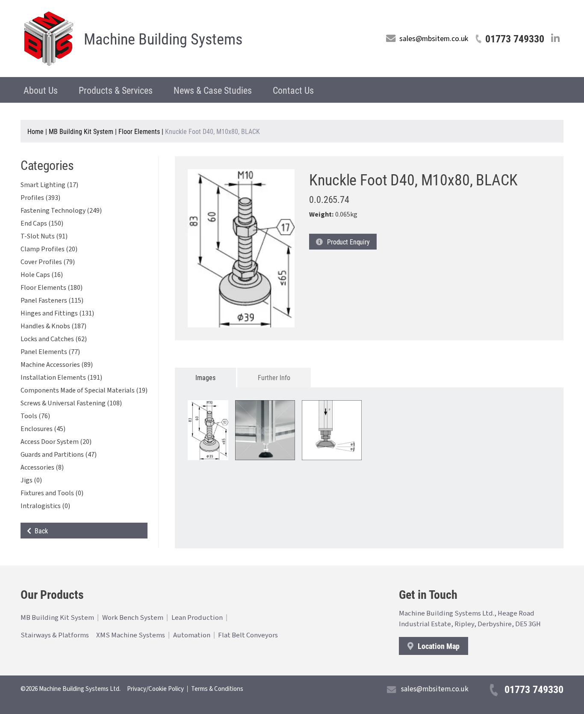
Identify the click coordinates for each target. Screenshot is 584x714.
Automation (191, 635)
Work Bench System (132, 617)
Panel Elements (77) (50, 352)
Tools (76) (35, 416)
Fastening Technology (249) (61, 210)
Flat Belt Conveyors (248, 635)
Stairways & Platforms (55, 635)
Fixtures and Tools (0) (52, 493)
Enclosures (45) (43, 429)
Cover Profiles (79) (48, 262)
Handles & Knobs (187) (53, 326)
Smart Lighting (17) (49, 185)
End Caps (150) (42, 223)
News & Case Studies (213, 90)
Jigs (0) (31, 480)
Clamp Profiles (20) (49, 249)
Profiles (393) (40, 197)
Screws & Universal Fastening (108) (71, 403)
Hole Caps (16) (42, 275)
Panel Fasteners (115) (52, 300)
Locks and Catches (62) (54, 339)
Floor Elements (139, 131)
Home (35, 131)
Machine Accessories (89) (57, 364)
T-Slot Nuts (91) (44, 236)
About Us (41, 90)
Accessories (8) (42, 467)
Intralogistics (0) (45, 506)
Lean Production (197, 617)
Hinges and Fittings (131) (57, 313)
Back (39, 530)
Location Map (438, 646)
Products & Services (116, 90)
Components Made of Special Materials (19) (84, 390)
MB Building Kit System (81, 131)
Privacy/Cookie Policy (155, 689)
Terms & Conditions (217, 689)
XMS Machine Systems (130, 635)
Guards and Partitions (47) (59, 454)
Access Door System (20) (56, 441)
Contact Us (293, 90)
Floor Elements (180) (52, 287)
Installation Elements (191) (61, 377)
